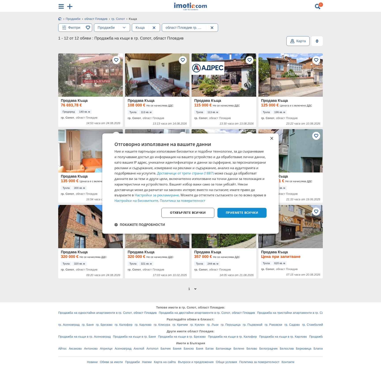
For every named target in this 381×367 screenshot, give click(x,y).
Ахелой (139, 348)
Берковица (303, 348)
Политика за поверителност (259, 361)
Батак (209, 348)
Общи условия (226, 361)
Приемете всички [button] (242, 212)
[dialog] (190, 183)
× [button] (271, 138)
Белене (238, 348)
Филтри (74, 27)
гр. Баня (88, 324)
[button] (139, 224)
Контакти (288, 361)
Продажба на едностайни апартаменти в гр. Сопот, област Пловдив (107, 312)
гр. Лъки (213, 324)
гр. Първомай (252, 324)
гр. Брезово (104, 324)
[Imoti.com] (60, 19)
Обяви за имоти (111, 361)
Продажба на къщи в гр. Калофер (232, 336)
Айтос (62, 348)
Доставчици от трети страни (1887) (185, 173)
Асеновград (123, 348)
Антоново (91, 348)
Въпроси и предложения (196, 361)
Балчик (166, 348)
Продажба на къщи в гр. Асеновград (84, 336)
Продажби (132, 361)
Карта (301, 41)
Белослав (287, 348)
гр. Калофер (124, 324)
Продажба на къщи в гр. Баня (134, 336)
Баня (199, 348)
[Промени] (124, 28)
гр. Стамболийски (315, 324)
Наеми (147, 361)
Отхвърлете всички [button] (188, 212)
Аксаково (75, 348)
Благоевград (323, 348)
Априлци (106, 348)
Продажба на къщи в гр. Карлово (283, 336)
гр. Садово (292, 324)
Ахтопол (152, 348)
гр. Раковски (273, 324)
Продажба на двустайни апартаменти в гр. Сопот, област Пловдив (207, 312)
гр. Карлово (143, 324)
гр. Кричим (180, 324)
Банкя (177, 348)
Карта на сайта (165, 361)
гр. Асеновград (69, 324)
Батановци (223, 348)
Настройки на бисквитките (136, 200)
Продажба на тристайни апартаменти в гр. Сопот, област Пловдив (305, 312)
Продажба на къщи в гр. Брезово (182, 336)
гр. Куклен (197, 324)
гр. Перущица (231, 324)
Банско (189, 348)
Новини (92, 361)
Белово (252, 348)
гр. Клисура (162, 324)
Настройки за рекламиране (157, 195)
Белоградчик (268, 348)
